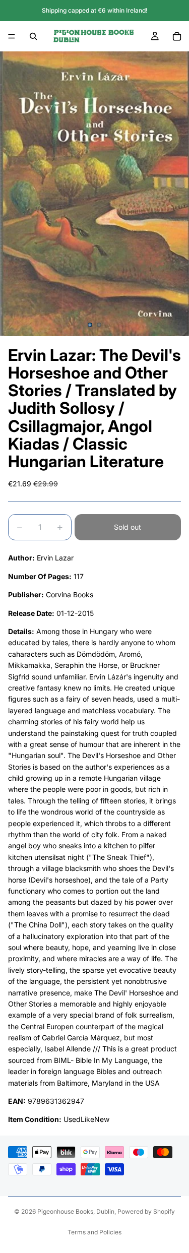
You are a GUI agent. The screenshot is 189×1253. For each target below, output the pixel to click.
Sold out (127, 527)
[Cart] (177, 36)
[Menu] (11, 36)
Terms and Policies (94, 1232)
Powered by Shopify (146, 1211)
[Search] (33, 36)
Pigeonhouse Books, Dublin (75, 1211)
